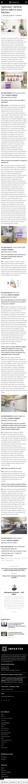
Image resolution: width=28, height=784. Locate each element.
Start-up (3, 716)
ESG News (4, 757)
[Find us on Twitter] (3, 700)
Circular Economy (5, 728)
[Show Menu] (2, 2)
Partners (3, 770)
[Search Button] (26, 2)
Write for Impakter (6, 772)
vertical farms (9, 560)
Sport (2, 745)
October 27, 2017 (7, 17)
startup (24, 558)
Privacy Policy (4, 776)
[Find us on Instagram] (6, 700)
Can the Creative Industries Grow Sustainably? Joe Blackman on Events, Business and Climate (17, 625)
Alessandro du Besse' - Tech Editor (12, 15)
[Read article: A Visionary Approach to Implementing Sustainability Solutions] (4, 634)
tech (3, 560)
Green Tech (3, 720)
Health (2, 738)
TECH (2, 715)
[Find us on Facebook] (1, 700)
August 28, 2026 (12, 637)
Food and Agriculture (5, 736)
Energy (2, 726)
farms (6, 558)
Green (11, 558)
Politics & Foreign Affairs (6, 740)
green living (17, 558)
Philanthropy (4, 742)
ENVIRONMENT (5, 723)
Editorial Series (4, 747)
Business (3, 759)
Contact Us (4, 774)
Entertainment (4, 734)
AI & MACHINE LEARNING (6, 718)
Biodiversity (3, 724)
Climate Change (4, 730)
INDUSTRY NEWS (6, 733)
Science (2, 743)
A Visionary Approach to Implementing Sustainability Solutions (16, 634)
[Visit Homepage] (14, 2)
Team (2, 768)
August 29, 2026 (12, 629)
